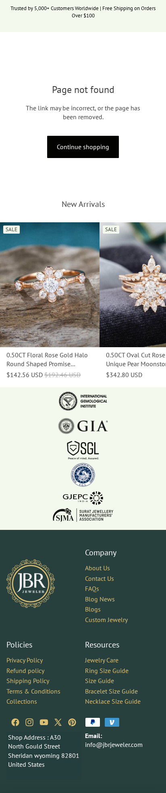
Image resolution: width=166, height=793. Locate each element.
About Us (97, 568)
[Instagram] (29, 722)
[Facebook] (15, 722)
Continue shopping (83, 147)
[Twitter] (58, 722)
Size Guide (99, 681)
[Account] (138, 44)
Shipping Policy (27, 681)
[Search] (26, 44)
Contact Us (99, 578)
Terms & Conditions (33, 691)
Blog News (100, 599)
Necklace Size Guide (113, 701)
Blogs (93, 609)
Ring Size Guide (107, 670)
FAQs (92, 588)
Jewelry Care (101, 660)
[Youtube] (44, 722)
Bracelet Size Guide (111, 691)
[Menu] (9, 44)
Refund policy (25, 670)
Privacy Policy (24, 660)
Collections (21, 701)
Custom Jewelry (106, 620)
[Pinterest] (72, 722)
